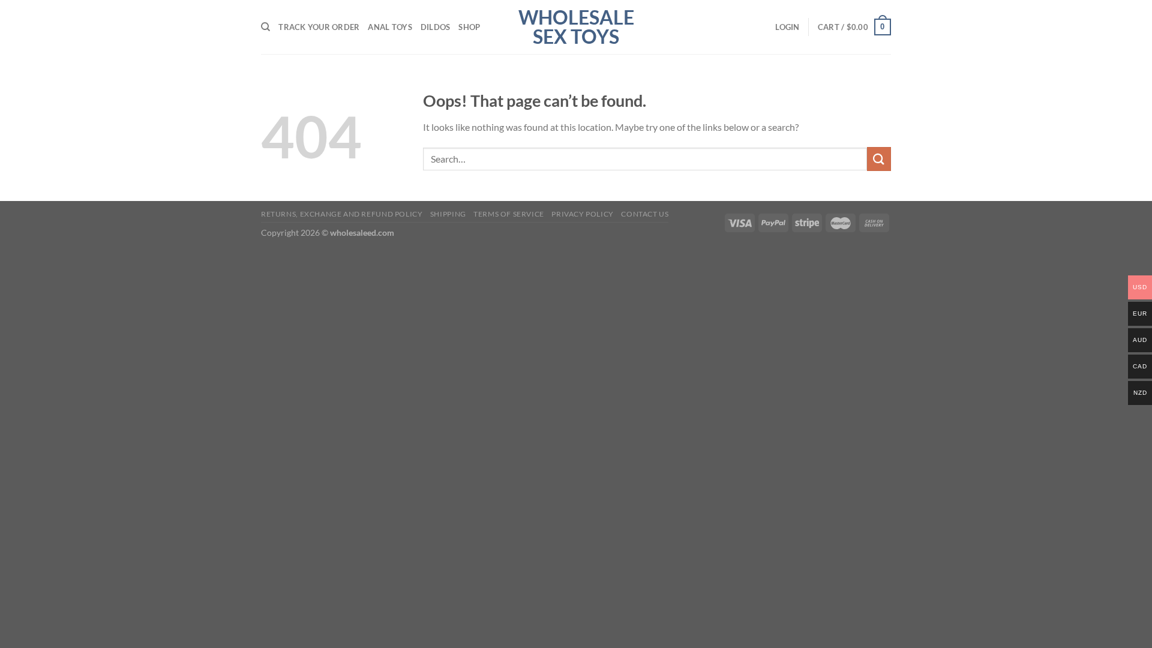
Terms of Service (508, 213)
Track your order (318, 27)
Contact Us (644, 213)
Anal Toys (390, 27)
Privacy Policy (582, 213)
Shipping (448, 213)
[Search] (265, 27)
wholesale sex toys (576, 27)
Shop (469, 27)
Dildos (436, 27)
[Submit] (879, 158)
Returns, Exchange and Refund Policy (341, 213)
